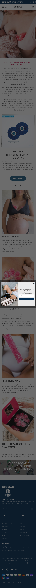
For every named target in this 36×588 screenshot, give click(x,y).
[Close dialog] (33, 283)
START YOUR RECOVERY (26, 299)
